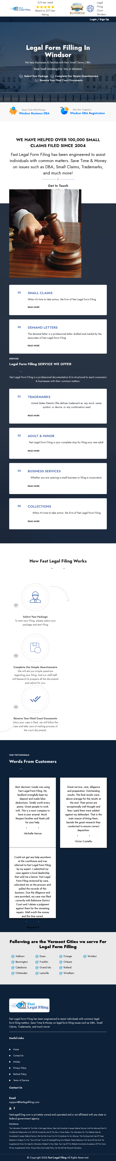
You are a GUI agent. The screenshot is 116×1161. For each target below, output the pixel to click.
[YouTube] (10, 1108)
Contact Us (18, 1055)
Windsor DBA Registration (87, 113)
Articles (16, 1061)
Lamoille (44, 973)
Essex (43, 956)
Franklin (44, 962)
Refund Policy (19, 1074)
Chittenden (21, 973)
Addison (20, 956)
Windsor (92, 956)
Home (16, 1049)
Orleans (68, 962)
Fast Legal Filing (57, 1157)
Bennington (22, 962)
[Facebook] (14, 1108)
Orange (68, 956)
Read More (33, 307)
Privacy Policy (19, 1068)
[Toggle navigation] (11, 19)
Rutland (67, 967)
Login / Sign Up (99, 19)
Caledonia (21, 967)
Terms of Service (21, 1080)
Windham (69, 973)
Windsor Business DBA (34, 113)
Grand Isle (45, 967)
